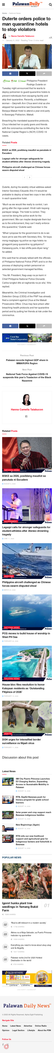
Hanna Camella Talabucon (22, 36)
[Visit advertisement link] (27, 337)
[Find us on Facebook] (3, 1044)
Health (7, 733)
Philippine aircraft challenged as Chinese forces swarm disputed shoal (26, 168)
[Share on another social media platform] (44, 73)
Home (4, 13)
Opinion (5, 1030)
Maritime (8, 576)
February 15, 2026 (10, 696)
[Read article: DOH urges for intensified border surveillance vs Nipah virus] (27, 718)
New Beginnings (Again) (28, 824)
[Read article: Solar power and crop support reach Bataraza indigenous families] (8, 815)
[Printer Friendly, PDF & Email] (14, 80)
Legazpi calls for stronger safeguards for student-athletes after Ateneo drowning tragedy (26, 160)
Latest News (15, 1025)
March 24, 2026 (9, 590)
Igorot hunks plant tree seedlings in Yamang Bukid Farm (20, 906)
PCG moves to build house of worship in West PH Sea (26, 635)
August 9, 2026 (9, 484)
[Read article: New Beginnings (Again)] (8, 827)
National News (15, 13)
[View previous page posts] (24, 177)
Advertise (28, 1025)
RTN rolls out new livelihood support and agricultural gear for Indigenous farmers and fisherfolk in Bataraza (34, 840)
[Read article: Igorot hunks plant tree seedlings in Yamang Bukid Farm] (27, 881)
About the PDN (44, 1030)
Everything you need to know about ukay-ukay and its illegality (31, 946)
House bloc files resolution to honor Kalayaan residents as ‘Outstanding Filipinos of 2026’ (23, 688)
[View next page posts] (30, 177)
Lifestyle (31, 1030)
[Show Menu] (3, 4)
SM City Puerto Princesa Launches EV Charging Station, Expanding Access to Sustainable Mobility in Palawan (33, 783)
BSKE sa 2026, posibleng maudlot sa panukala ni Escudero (26, 151)
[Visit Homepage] (27, 4)
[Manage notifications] (6, 1046)
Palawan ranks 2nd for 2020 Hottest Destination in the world (26, 959)
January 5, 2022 (12, 40)
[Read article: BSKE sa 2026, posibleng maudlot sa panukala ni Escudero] (27, 455)
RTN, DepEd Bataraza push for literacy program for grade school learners (32, 799)
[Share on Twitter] (27, 73)
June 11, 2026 (8, 539)
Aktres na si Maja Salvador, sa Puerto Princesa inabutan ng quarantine (31, 934)
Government (10, 521)
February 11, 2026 (10, 747)
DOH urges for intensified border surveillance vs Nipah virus (21, 741)
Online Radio (41, 1025)
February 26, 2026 (10, 641)
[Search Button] (50, 4)
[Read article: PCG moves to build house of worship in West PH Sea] (27, 612)
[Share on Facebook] (10, 73)
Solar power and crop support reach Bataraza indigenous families (33, 814)
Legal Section (18, 1030)
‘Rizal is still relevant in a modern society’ (28, 922)
